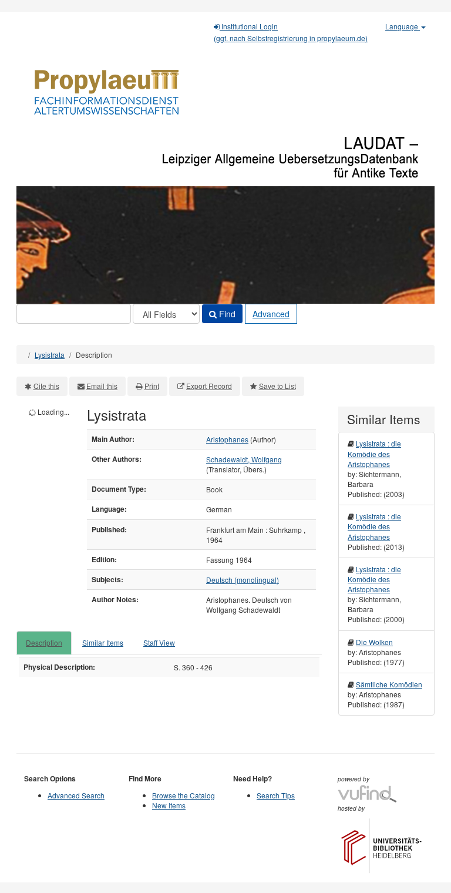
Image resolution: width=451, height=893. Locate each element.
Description (44, 642)
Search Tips (276, 795)
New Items (169, 805)
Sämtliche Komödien (389, 684)
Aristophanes (227, 439)
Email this (101, 386)
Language (402, 26)
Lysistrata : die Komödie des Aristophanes (374, 453)
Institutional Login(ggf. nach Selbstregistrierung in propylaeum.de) (291, 32)
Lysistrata (50, 355)
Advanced (271, 314)
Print (151, 386)
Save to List (277, 386)
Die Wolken (374, 642)
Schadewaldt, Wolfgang (244, 459)
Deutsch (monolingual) (242, 580)
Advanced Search (76, 795)
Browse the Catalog (183, 795)
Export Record (209, 386)
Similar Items (102, 642)
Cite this (46, 386)
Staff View (159, 642)
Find (226, 314)
